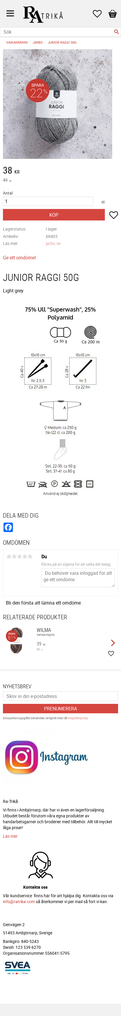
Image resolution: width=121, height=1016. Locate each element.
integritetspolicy (78, 718)
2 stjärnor (14, 556)
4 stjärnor (24, 556)
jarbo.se (53, 243)
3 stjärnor (19, 556)
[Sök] (116, 31)
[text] (60, 171)
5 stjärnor (30, 556)
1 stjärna (8, 556)
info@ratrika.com (19, 901)
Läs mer (10, 836)
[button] (100, 13)
